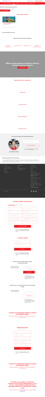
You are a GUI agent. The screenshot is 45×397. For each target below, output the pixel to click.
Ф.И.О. (11, 208)
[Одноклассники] (34, 191)
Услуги (14, 3)
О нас (31, 169)
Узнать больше (22, 67)
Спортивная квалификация (15, 218)
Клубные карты (9, 3)
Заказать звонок (38, 1)
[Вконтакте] (32, 191)
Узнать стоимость (5, 10)
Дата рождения (27, 212)
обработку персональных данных (24, 252)
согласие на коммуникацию (30, 149)
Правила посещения (34, 172)
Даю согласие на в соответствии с (22, 352)
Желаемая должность (14, 215)
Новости (22, 3)
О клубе (4, 3)
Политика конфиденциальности (35, 183)
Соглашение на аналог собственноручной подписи (35, 187)
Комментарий (26, 222)
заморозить (22, 348)
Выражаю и (31, 149)
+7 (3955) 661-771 (30, 1)
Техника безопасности (34, 177)
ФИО (16, 331)
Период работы (12, 222)
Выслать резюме (22, 226)
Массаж (5, 169)
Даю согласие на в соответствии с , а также (22, 230)
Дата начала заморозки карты (21, 341)
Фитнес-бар (6, 172)
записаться (29, 272)
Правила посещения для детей (35, 173)
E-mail (17, 338)
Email (11, 212)
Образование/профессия (29, 215)
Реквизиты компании (34, 180)
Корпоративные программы (21, 168)
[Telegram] (36, 191)
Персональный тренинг (7, 168)
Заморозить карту (32, 3)
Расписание (18, 3)
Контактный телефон (28, 208)
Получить (22, 249)
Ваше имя (17, 241)
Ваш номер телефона (29, 141)
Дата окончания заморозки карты (22, 345)
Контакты (26, 3)
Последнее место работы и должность (29, 219)
